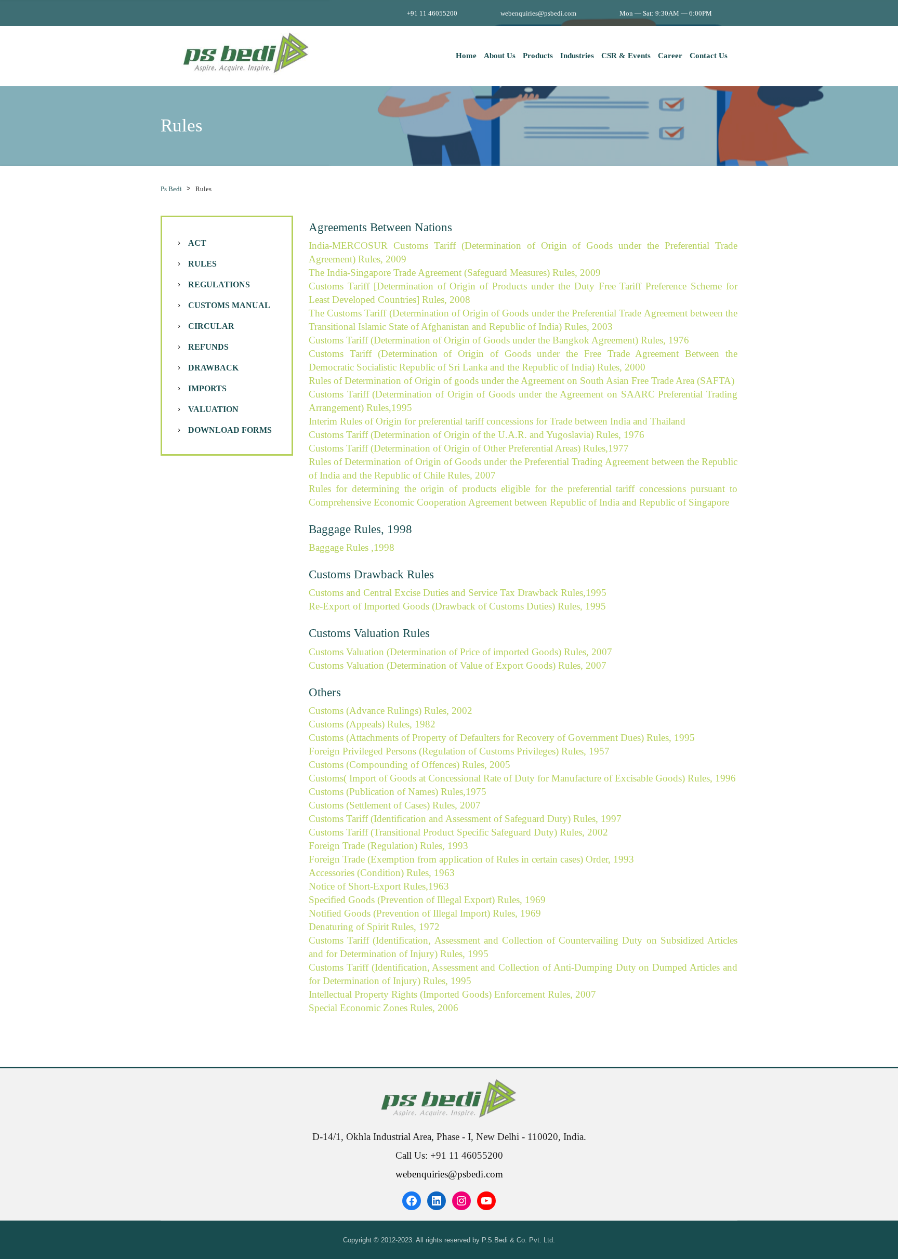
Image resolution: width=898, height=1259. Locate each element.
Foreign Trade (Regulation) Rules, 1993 (388, 845)
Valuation (213, 409)
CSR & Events (626, 55)
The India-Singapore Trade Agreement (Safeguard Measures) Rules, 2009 (455, 272)
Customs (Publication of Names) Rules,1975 (397, 791)
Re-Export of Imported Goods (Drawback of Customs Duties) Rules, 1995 (457, 606)
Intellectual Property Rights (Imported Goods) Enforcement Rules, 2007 (452, 994)
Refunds (208, 346)
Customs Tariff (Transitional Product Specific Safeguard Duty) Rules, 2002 (458, 832)
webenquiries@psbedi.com (449, 1174)
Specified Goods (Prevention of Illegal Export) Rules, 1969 (427, 899)
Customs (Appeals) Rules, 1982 (372, 724)
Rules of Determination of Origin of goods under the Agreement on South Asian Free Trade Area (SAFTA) (521, 380)
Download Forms (230, 430)
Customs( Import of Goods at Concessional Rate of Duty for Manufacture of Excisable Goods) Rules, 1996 (522, 778)
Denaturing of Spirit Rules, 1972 (374, 926)
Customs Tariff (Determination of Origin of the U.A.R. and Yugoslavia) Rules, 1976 (476, 434)
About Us (500, 55)
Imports (207, 388)
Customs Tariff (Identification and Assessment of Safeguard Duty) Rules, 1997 (465, 818)
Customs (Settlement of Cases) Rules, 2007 (395, 805)
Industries (577, 55)
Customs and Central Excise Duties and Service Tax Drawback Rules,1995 (457, 592)
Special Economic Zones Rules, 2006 (383, 1007)
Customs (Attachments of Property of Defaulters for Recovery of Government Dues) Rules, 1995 (502, 737)
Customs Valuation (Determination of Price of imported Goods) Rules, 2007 (460, 651)
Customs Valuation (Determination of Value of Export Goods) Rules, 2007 (457, 665)
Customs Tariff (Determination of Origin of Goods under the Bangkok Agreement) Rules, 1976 (499, 340)
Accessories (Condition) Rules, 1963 (382, 872)
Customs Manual (229, 305)
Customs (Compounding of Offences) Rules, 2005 (409, 764)
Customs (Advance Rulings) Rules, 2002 (390, 710)
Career (670, 55)
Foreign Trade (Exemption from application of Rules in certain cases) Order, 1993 (471, 859)
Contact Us (709, 55)
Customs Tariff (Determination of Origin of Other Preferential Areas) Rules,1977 (469, 448)
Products (538, 55)
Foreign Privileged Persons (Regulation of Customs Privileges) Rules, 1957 (459, 751)
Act (197, 242)
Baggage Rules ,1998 (351, 547)
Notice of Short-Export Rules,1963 (379, 886)
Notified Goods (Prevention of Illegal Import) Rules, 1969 (425, 913)
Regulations (219, 284)
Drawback (213, 367)
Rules (202, 263)
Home (466, 55)
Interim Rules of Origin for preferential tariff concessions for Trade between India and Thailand (497, 421)
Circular (211, 326)
